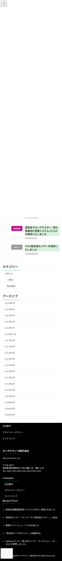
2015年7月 (10, 359)
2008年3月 (10, 408)
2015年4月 (10, 365)
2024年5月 (10, 303)
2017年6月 (10, 340)
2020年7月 (10, 321)
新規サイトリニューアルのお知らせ (22, 525)
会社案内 (7, 426)
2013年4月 (10, 383)
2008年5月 (10, 402)
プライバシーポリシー (13, 432)
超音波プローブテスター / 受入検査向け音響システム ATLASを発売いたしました (41, 231)
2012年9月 (10, 396)
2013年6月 (10, 377)
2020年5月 (10, 328)
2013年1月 (10, 390)
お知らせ (9, 273)
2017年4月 (10, 346)
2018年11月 (10, 334)
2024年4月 (10, 309)
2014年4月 (10, 371)
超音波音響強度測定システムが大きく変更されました (30, 509)
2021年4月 (10, 315)
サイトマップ (9, 438)
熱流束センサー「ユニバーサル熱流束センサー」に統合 (31, 517)
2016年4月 (10, 353)
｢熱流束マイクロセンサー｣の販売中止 (23, 533)
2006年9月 (10, 414)
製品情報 (11, 286)
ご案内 (10, 280)
